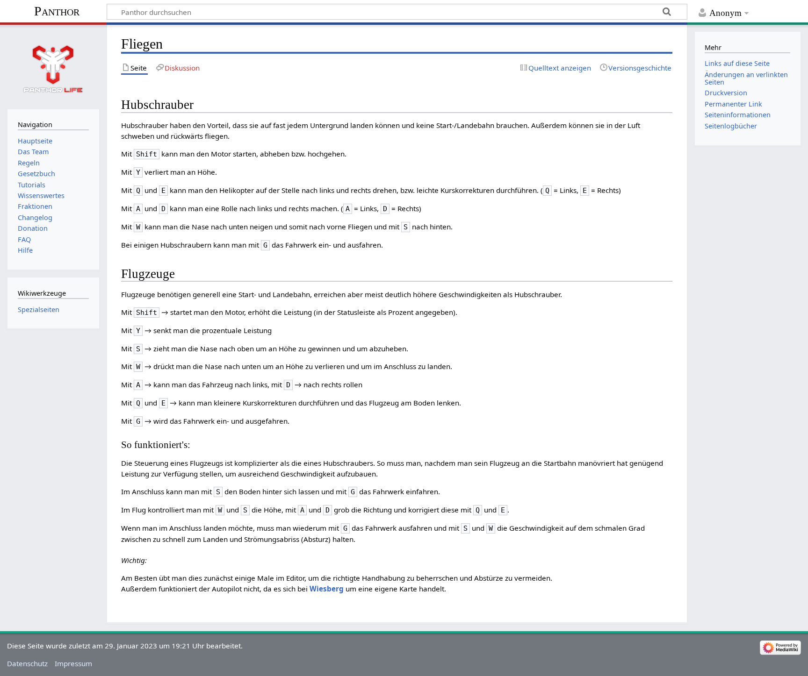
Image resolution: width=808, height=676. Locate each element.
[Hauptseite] (53, 66)
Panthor (56, 11)
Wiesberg (327, 588)
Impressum (73, 663)
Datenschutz (27, 663)
